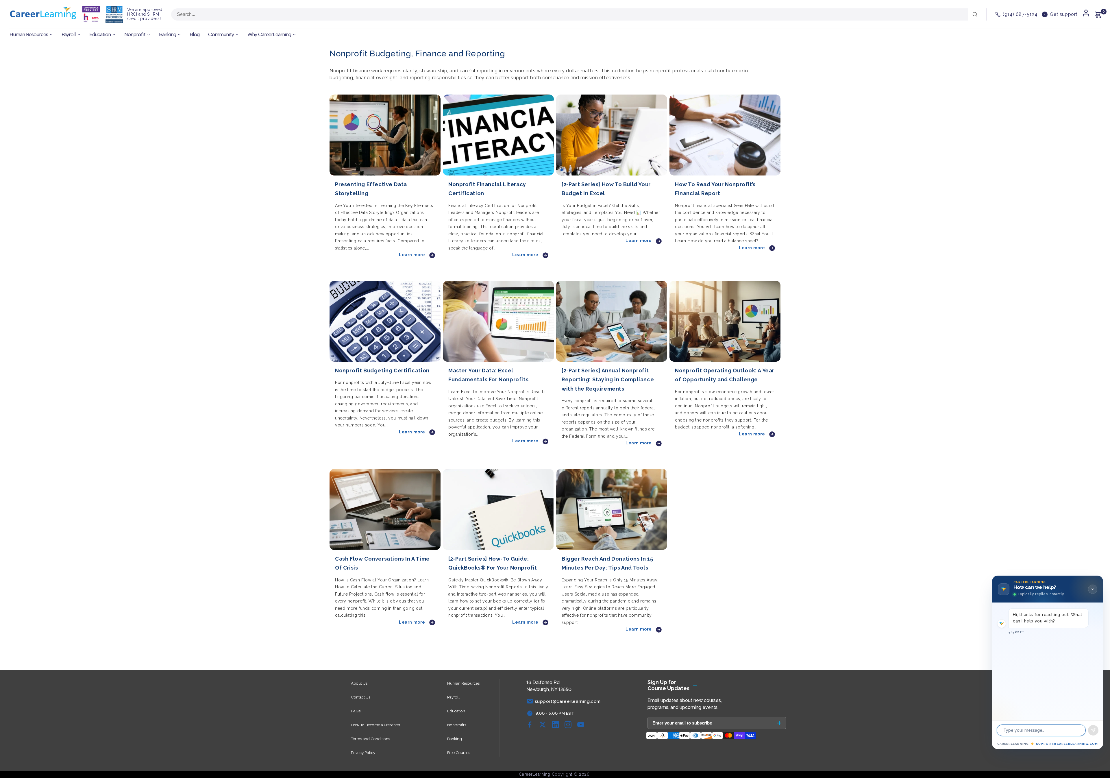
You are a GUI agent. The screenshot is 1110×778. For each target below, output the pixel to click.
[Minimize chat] (1092, 589)
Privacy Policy (363, 752)
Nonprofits (456, 724)
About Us (359, 683)
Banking (454, 738)
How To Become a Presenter (375, 724)
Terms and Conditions (370, 738)
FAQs (355, 711)
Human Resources (463, 683)
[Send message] (1093, 730)
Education (456, 711)
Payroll (453, 697)
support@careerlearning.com (1067, 743)
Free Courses (458, 752)
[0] (1097, 14)
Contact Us (360, 697)
